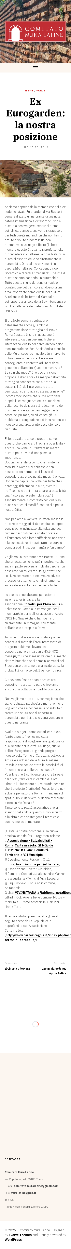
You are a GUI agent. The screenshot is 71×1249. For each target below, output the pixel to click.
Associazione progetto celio (37, 864)
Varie (41, 90)
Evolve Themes (20, 1235)
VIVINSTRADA (25, 893)
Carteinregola (25, 845)
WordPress (13, 1240)
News (29, 90)
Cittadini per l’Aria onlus (41, 604)
